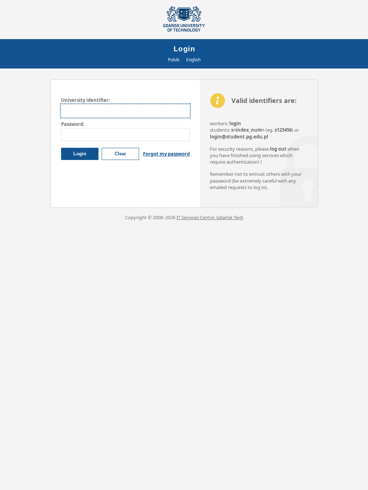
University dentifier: (85, 100)
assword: (72, 124)
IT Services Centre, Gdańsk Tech (209, 217)
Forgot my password (166, 154)
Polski (173, 60)
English (193, 60)
